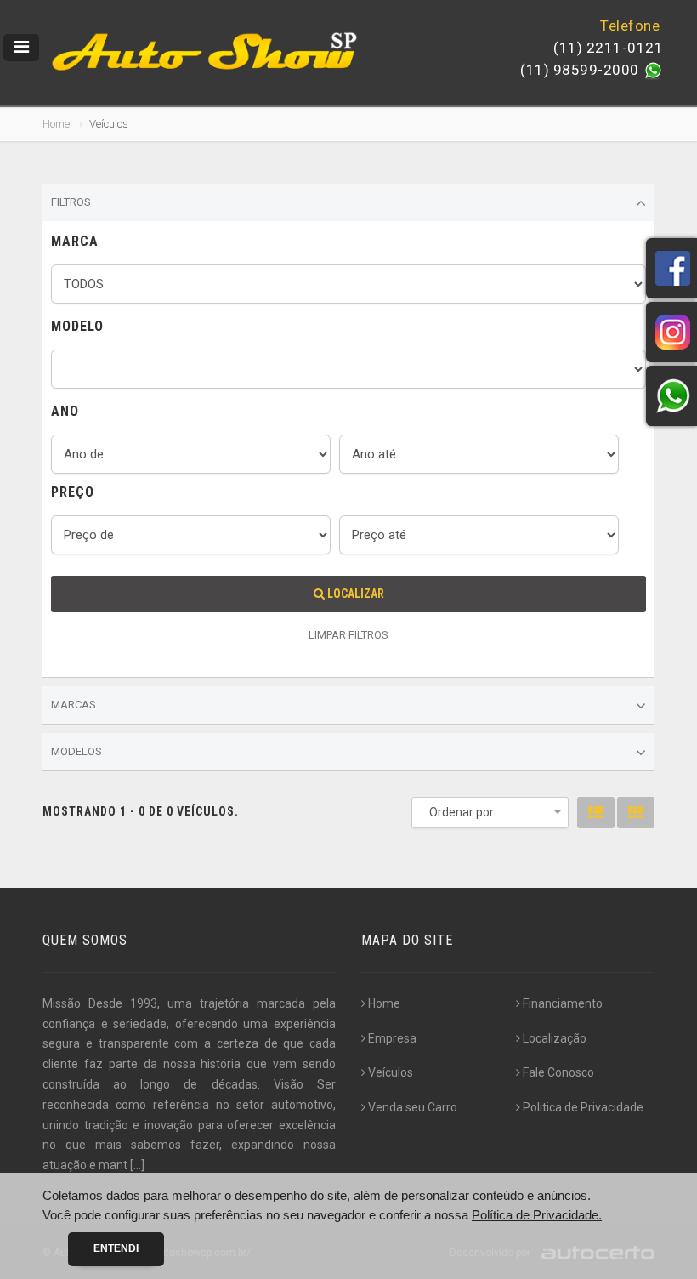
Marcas (73, 704)
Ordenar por (461, 812)
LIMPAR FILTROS (348, 634)
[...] (137, 1165)
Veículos (390, 1072)
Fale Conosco (558, 1072)
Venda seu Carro (412, 1107)
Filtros (71, 202)
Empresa (392, 1038)
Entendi (116, 1248)
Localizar (354, 593)
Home (56, 123)
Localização (554, 1038)
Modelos (76, 751)
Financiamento (563, 1003)
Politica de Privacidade (583, 1107)
